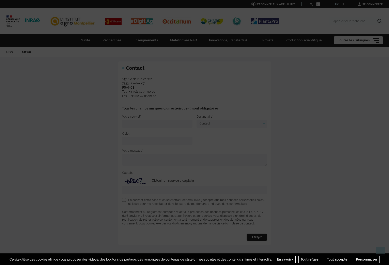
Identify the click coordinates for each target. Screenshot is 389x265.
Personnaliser (366, 259)
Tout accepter (338, 259)
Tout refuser (310, 259)
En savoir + (285, 259)
